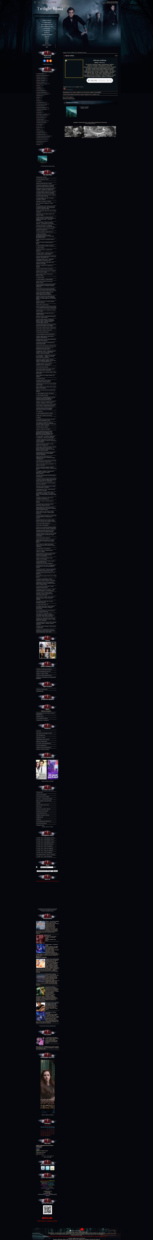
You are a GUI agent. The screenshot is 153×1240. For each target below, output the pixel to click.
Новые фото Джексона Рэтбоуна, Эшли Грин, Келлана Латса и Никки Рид (45, 369)
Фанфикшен (39, 88)
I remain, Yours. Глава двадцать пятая (45, 839)
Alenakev (48, 1195)
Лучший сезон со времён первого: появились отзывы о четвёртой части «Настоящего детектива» (44, 593)
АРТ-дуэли (39, 142)
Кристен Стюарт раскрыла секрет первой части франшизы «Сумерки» (45, 487)
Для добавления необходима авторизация (47, 908)
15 (47, 1132)
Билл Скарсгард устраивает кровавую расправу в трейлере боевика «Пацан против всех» (46, 468)
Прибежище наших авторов (43, 739)
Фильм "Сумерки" (41, 76)
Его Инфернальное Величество (44, 821)
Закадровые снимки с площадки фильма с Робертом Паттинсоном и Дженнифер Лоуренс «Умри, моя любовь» (46, 352)
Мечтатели (39, 806)
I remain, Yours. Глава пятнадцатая (44, 852)
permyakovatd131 (53, 1194)
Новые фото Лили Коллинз (43, 304)
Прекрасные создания (42, 103)
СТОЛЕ (47, 1039)
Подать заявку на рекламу (48, 781)
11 (53, 1130)
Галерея (39, 87)
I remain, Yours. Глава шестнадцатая (44, 848)
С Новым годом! (40, 277)
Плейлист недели (41, 132)
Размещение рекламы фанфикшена (47, 1025)
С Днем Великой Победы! (42, 395)
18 (53, 1132)
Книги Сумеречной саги (42, 75)
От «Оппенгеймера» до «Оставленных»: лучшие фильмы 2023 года (45, 611)
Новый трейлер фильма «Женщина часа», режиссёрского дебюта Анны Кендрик (46, 325)
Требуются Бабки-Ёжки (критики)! (44, 669)
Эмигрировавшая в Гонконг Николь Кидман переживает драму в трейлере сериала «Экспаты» (46, 623)
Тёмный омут (40, 792)
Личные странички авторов (43, 749)
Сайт (38, 98)
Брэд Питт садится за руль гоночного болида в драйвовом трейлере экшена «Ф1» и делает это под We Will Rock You (46, 360)
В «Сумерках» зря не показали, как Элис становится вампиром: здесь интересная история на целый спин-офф (45, 207)
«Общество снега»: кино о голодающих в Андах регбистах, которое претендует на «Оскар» (45, 566)
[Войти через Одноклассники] (50, 60)
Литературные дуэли (41, 141)
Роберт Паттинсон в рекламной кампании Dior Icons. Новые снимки (46, 317)
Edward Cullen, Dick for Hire (43, 804)
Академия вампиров (41, 107)
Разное (38, 144)
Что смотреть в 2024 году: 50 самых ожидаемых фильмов (44, 602)
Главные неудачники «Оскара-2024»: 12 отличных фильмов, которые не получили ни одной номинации (46, 440)
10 (51, 1130)
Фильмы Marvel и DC (41, 120)
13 (43, 1132)
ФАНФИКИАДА (40, 691)
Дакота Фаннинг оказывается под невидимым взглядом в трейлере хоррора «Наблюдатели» (45, 457)
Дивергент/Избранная (42, 109)
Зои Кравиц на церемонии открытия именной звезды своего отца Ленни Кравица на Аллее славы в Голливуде (46, 423)
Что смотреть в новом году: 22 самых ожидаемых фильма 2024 (45, 587)
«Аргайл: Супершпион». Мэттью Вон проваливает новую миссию (44, 498)
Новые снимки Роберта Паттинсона (45, 268)
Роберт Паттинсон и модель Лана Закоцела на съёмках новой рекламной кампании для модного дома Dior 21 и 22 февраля (46, 479)
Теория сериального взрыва (43, 136)
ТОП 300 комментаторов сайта (48, 166)
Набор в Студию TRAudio (42, 673)
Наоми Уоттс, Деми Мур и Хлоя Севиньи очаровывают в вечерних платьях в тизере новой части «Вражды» (45, 619)
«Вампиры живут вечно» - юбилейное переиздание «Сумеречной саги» (45, 260)
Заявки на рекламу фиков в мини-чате (47, 909)
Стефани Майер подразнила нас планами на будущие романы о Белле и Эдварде (46, 192)
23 (49, 1133)
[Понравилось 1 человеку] (64, 88)
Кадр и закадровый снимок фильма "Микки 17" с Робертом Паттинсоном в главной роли (46, 307)
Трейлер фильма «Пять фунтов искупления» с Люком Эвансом (43, 381)
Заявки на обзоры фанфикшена (44, 747)
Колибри (38, 802)
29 (47, 1135)
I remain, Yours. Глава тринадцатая (44, 856)
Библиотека (39, 95)
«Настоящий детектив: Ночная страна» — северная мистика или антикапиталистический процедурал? (46, 562)
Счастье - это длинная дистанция (44, 798)
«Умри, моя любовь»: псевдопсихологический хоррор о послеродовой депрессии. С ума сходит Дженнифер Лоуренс (45, 235)
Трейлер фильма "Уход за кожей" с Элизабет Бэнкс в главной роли (44, 364)
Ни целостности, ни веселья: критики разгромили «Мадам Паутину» (44, 505)
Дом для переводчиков (42, 741)
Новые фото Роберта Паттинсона (44, 330)
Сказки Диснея (40, 119)
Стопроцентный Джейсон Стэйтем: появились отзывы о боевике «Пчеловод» (45, 580)
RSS (117, 2)
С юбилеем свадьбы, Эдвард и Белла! (84, 107)
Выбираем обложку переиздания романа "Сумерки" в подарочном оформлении (45, 189)
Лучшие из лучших (41, 737)
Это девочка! (40, 411)
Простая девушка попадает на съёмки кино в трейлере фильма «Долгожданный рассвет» (46, 516)
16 (49, 1132)
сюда (98, 94)
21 (45, 1133)
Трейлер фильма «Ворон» (42, 426)
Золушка (39, 112)
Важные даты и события (42, 93)
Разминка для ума (41, 134)
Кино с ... (39, 129)
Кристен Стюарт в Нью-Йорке (43, 429)
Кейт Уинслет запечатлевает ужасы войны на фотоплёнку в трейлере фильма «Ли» (46, 405)
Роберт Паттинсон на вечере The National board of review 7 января (45, 271)
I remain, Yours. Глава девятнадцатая (44, 843)
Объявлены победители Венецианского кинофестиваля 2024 (45, 343)
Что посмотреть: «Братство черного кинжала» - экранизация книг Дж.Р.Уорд (45, 223)
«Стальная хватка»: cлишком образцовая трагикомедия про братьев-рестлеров (46, 570)
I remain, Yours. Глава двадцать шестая (45, 837)
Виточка (102, 62)
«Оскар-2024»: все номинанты (44, 548)
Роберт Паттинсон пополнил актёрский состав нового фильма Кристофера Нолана (46, 289)
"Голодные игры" (41, 102)
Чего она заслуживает (42, 794)
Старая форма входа (47, 64)
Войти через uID (47, 57)
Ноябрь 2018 (47, 1125)
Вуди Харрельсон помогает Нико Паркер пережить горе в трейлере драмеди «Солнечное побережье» (45, 554)
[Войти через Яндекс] (47, 60)
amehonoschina (41, 1194)
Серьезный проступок (42, 813)
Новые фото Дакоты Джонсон (43, 523)
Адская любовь (99, 60)
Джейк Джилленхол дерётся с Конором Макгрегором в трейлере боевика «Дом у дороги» (45, 541)
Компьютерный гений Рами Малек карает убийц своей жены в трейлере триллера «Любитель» (45, 285)
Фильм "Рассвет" (41, 82)
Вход (114, 2)
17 (51, 1132)
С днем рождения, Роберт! (43, 179)
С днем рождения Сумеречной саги (45, 231)
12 (41, 1132)
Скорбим (39, 417)
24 (51, 1133)
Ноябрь (72, 52)
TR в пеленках (40, 130)
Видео (38, 97)
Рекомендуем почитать (42, 137)
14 (45, 1132)
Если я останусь (41, 117)
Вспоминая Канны (41, 378)
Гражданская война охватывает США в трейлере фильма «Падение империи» (45, 531)
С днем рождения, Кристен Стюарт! (45, 413)
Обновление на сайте (41, 177)
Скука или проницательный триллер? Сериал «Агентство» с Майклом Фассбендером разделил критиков (44, 293)
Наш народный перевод (42, 718)
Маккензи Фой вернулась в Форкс (44, 183)
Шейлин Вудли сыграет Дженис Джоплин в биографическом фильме (46, 340)
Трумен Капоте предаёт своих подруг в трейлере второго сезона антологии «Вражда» (45, 598)
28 (45, 1135)
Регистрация (109, 2)
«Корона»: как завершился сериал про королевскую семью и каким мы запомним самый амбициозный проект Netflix (45, 630)
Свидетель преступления (42, 810)
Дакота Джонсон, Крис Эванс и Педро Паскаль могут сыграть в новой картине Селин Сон (45, 512)
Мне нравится (69, 89)
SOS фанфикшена (41, 735)
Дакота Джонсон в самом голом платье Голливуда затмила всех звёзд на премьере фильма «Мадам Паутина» (46, 508)
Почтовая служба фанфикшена (44, 743)
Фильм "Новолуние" (41, 78)
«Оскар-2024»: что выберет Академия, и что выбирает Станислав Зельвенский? (45, 437)
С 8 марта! (39, 181)
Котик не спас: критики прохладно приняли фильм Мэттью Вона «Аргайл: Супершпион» (46, 528)
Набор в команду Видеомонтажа (44, 675)
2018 (69, 52)
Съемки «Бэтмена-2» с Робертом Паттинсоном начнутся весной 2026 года (45, 226)
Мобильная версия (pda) (76, 1235)
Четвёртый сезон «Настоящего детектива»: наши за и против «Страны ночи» (46, 461)
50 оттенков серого (41, 115)
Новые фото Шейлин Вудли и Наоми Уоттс (46, 327)
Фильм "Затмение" (41, 80)
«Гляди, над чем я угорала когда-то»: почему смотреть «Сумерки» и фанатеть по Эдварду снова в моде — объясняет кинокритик (46, 219)
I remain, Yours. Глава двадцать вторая (45, 841)
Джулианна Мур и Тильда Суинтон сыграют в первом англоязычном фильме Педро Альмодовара (46, 534)
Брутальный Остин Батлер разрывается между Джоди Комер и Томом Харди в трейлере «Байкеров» (45, 453)
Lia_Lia (46, 1194)
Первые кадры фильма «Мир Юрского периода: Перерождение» (45, 337)
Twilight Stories (40, 817)
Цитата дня (39, 127)
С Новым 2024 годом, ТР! (42, 604)
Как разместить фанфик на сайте (44, 733)
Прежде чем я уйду (41, 122)
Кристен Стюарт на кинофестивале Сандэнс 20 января (44, 551)
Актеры (38, 85)
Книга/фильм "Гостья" (42, 83)
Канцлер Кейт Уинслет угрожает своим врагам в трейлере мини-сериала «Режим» (45, 520)
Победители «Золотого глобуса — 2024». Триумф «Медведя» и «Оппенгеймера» (45, 590)
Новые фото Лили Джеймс (43, 525)
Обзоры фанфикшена (42, 745)
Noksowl (81, 86)
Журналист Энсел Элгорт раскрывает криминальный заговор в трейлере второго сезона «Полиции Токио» (45, 583)
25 (53, 1133)
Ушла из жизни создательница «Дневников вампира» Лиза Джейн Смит (46, 257)
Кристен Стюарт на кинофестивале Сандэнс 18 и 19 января (44, 558)
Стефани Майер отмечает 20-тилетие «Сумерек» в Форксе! (45, 199)
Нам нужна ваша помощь (42, 366)
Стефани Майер (40, 73)
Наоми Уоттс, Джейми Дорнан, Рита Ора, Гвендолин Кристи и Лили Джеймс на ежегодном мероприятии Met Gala (45, 398)
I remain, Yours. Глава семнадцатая (44, 846)
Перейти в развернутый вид (48, 910)
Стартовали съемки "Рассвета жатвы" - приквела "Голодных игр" (45, 229)
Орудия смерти (40, 105)
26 (41, 1135)
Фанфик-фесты (40, 716)
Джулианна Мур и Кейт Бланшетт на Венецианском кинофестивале (44, 348)
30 (49, 1135)
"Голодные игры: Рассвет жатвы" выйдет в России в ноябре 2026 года (46, 195)
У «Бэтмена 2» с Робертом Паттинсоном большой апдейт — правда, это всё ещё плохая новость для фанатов (45, 356)
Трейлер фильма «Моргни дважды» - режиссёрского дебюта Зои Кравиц (44, 408)
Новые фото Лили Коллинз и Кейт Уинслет (46, 345)
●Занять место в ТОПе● (47, 826)
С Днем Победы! (40, 247)
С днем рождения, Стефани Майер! (45, 279)
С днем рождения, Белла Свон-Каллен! (45, 334)
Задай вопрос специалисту (43, 720)
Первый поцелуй (40, 825)
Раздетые (39, 819)
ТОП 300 (39, 731)
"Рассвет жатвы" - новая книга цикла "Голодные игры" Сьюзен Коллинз (44, 253)
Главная (104, 2)
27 (43, 1135)
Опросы (39, 100)
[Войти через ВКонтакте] (44, 60)
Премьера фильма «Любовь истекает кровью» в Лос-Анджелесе (45, 444)
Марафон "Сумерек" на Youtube (44, 201)
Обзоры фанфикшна (41, 92)
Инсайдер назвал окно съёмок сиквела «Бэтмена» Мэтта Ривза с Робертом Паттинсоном (45, 607)
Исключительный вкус (42, 823)
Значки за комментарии (42, 689)
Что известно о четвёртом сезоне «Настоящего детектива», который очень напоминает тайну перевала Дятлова (45, 614)
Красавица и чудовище (42, 114)
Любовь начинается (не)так (43, 815)
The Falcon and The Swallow (43, 796)
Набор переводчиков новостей (44, 671)
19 (41, 1133)
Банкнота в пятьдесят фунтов (43, 808)
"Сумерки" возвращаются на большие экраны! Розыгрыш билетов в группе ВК (45, 186)
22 (47, 1133)
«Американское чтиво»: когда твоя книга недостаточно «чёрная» (45, 490)
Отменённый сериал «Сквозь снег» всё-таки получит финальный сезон (45, 420)
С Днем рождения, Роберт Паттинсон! (45, 245)
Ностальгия (39, 124)
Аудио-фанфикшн (41, 90)
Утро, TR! (39, 125)
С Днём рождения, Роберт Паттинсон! (45, 393)
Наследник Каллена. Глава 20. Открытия (45, 854)
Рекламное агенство (41, 139)
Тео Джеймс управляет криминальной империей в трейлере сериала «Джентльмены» (45, 472)
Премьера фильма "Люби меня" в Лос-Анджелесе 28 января (45, 263)
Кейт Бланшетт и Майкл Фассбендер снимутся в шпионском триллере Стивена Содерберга (45, 545)
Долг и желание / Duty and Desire (44, 800)
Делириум (39, 110)
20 (43, 1133)
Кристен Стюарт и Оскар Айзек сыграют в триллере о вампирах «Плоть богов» (46, 402)
